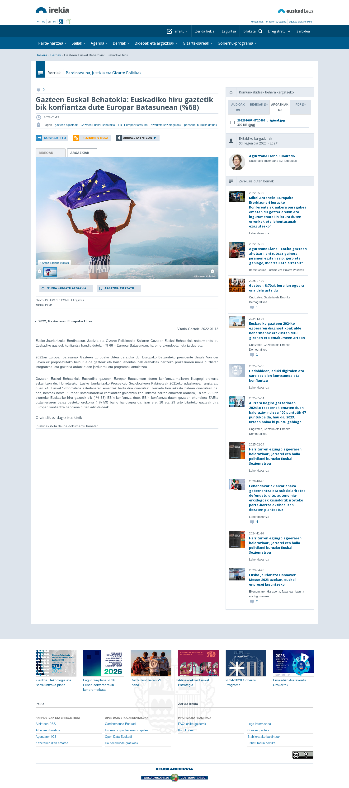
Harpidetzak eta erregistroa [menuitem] (58, 717)
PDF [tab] (301, 104)
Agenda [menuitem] (98, 43)
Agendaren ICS (46, 736)
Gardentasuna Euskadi (120, 724)
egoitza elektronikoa (300, 21)
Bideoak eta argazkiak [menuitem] (155, 43)
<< (38, 21)
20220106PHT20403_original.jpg (261, 120)
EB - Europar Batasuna (133, 125)
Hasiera (41, 55)
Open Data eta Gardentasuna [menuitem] (126, 717)
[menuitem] (252, 31)
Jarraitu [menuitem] (179, 31)
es (43, 21)
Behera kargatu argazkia (66, 288)
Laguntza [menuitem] (229, 31)
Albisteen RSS (46, 724)
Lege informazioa (259, 724)
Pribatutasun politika (261, 743)
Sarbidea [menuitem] (303, 31)
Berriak (55, 55)
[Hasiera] (52, 10)
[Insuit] (61, 21)
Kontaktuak (257, 21)
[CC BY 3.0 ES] (302, 755)
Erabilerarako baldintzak (263, 736)
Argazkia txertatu (119, 288)
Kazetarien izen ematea (52, 743)
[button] (52, 138)
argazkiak (79, 152)
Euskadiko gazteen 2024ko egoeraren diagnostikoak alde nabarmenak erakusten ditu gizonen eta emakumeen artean (277, 330)
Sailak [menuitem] (77, 43)
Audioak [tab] (238, 107)
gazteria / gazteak (66, 125)
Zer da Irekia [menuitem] (204, 31)
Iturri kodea (185, 730)
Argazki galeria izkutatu (55, 262)
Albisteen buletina (48, 730)
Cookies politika (258, 730)
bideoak (46, 152)
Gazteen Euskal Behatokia (98, 125)
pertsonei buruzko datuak (200, 125)
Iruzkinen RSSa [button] (94, 137)
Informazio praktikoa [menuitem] (194, 717)
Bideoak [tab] (259, 104)
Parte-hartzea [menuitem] (51, 43)
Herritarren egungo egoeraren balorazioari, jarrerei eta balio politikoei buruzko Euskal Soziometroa (275, 456)
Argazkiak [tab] (279, 107)
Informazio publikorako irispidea (126, 730)
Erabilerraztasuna (276, 21)
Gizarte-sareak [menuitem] (196, 43)
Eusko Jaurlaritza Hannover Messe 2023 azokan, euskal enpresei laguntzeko (272, 580)
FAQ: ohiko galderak (192, 724)
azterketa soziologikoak (166, 125)
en (54, 21)
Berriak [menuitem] (120, 43)
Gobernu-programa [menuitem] (236, 43)
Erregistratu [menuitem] (277, 31)
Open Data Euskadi (118, 736)
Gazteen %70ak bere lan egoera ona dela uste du (276, 287)
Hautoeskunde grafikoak (121, 743)
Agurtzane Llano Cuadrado (272, 156)
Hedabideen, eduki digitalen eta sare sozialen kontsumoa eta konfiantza (276, 376)
